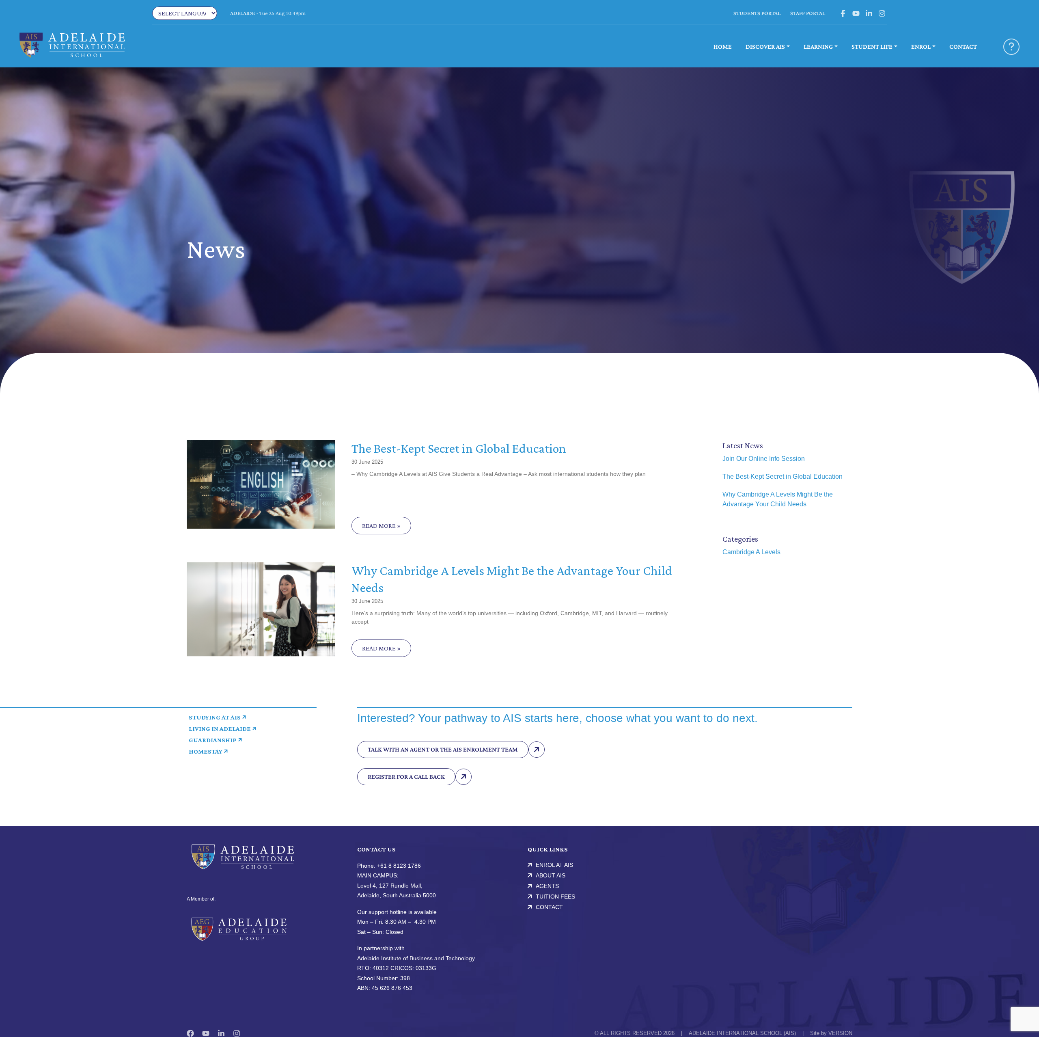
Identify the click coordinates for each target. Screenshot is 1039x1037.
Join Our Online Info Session (763, 458)
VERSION (840, 1033)
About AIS (550, 875)
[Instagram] (236, 1033)
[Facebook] (190, 1033)
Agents (547, 886)
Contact (549, 907)
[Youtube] (205, 1033)
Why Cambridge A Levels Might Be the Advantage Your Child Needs (777, 499)
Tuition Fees (555, 896)
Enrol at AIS (554, 865)
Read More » (381, 525)
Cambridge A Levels (751, 552)
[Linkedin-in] (221, 1033)
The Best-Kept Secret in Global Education (458, 448)
